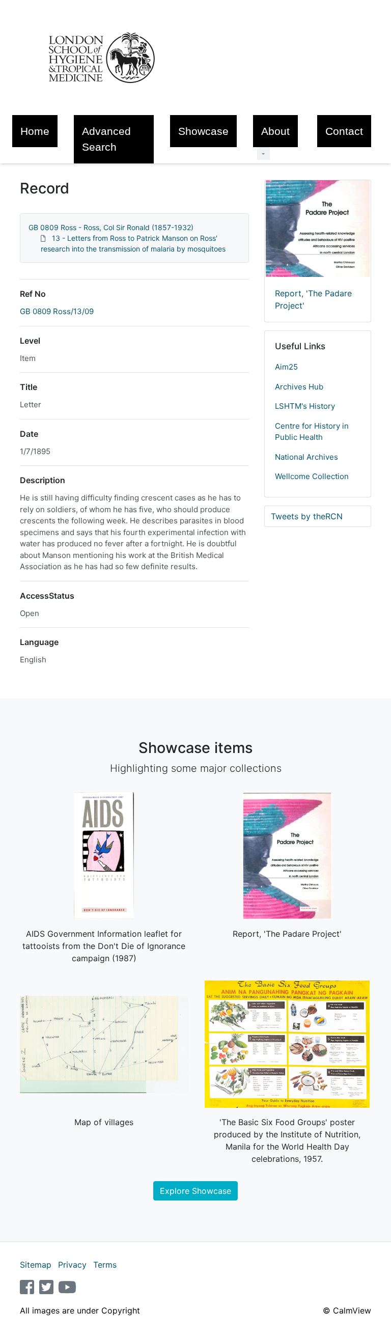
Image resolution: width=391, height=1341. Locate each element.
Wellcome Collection (312, 476)
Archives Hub (299, 387)
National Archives (306, 457)
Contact (344, 131)
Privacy (72, 1265)
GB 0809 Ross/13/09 (57, 311)
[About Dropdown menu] (263, 153)
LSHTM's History (305, 406)
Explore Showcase (195, 1191)
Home (34, 131)
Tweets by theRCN (307, 516)
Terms (105, 1265)
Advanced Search (106, 139)
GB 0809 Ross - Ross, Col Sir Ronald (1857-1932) (111, 227)
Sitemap (35, 1265)
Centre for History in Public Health (312, 431)
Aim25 (286, 367)
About (275, 131)
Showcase (203, 131)
